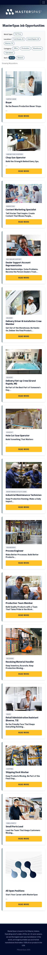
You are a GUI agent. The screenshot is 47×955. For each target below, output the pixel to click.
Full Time (18, 34)
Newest (20, 57)
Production (25, 48)
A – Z (12, 57)
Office (16, 48)
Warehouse (37, 48)
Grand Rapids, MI (33, 39)
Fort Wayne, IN (18, 39)
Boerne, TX (9, 43)
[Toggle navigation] (43, 2)
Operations (9, 52)
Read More (23, 116)
